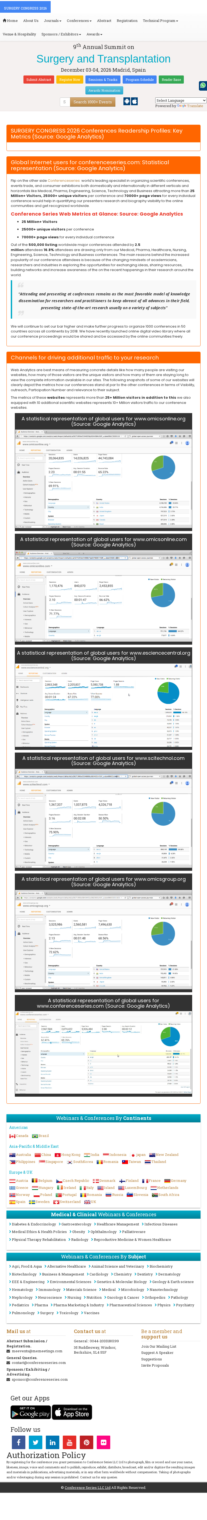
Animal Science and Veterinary (117, 1266)
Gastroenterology (76, 1224)
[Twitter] (35, 1443)
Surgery (47, 1312)
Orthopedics (155, 1297)
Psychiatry (185, 1305)
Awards (93, 34)
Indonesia (117, 1154)
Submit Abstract (38, 79)
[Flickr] (103, 1443)
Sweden (43, 1201)
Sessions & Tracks (103, 79)
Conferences (78, 20)
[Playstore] (127, 100)
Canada (22, 1135)
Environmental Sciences (70, 1281)
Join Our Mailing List (158, 1346)
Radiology (79, 1239)
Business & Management (63, 1274)
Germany (179, 1180)
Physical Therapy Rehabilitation (39, 1239)
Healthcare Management (118, 1224)
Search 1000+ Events (93, 101)
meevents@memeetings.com (37, 1350)
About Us (31, 20)
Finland (132, 1180)
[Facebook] (18, 1443)
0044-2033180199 (104, 1340)
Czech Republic (76, 1180)
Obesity (78, 1231)
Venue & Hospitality (19, 34)
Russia (117, 1194)
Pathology (179, 1297)
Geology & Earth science (173, 1281)
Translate (195, 105)
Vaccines (91, 1312)
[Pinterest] (86, 1443)
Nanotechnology (164, 1289)
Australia (23, 1154)
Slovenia (140, 1194)
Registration (127, 20)
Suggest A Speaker (157, 1352)
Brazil (44, 1135)
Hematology (22, 1289)
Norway (23, 1194)
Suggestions (151, 1359)
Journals (51, 20)
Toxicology (68, 1312)
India (95, 1154)
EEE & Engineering (28, 1281)
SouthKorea (83, 1161)
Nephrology (22, 1297)
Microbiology (132, 1289)
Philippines (25, 1161)
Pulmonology (23, 1312)
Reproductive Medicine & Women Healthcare (132, 1239)
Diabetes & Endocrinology (34, 1224)
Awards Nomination (104, 90)
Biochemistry (161, 1266)
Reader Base (171, 79)
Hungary (46, 1187)
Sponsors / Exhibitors (60, 34)
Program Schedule (140, 79)
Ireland (70, 1187)
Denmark (107, 1180)
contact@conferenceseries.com (39, 1362)
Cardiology (98, 1274)
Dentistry (145, 1274)
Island (109, 1187)
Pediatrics (20, 1305)
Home (12, 20)
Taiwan (135, 1161)
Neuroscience (50, 1297)
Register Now (69, 79)
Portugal (69, 1194)
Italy (90, 1187)
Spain (20, 1201)
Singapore (54, 1161)
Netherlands (167, 1187)
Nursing (74, 1297)
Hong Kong (70, 1154)
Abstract (104, 20)
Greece (22, 1187)
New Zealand (167, 1154)
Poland (46, 1194)
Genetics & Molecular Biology (122, 1281)
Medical (109, 1289)
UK (93, 1201)
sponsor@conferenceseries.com (40, 1379)
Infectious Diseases (161, 1224)
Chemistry (123, 1274)
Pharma (41, 1305)
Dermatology (169, 1274)
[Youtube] (69, 1443)
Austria (22, 1180)
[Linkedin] (52, 1443)
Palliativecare (134, 1231)
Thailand (158, 1161)
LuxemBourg (136, 1187)
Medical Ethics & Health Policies (39, 1231)
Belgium (45, 1180)
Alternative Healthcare (66, 1266)
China (46, 1154)
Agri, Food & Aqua (27, 1266)
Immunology (50, 1289)
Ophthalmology (104, 1231)
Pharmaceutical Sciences (130, 1305)
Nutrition (94, 1297)
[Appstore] (134, 100)
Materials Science (81, 1289)
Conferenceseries (64, 180)
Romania (110, 1161)
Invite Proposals (155, 1365)
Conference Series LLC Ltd (88, 1487)
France (155, 1180)
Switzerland (70, 1201)
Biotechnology (24, 1274)
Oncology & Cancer (123, 1297)
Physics (164, 1305)
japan (141, 1154)
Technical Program (159, 20)
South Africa (168, 1194)
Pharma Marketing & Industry (78, 1305)
